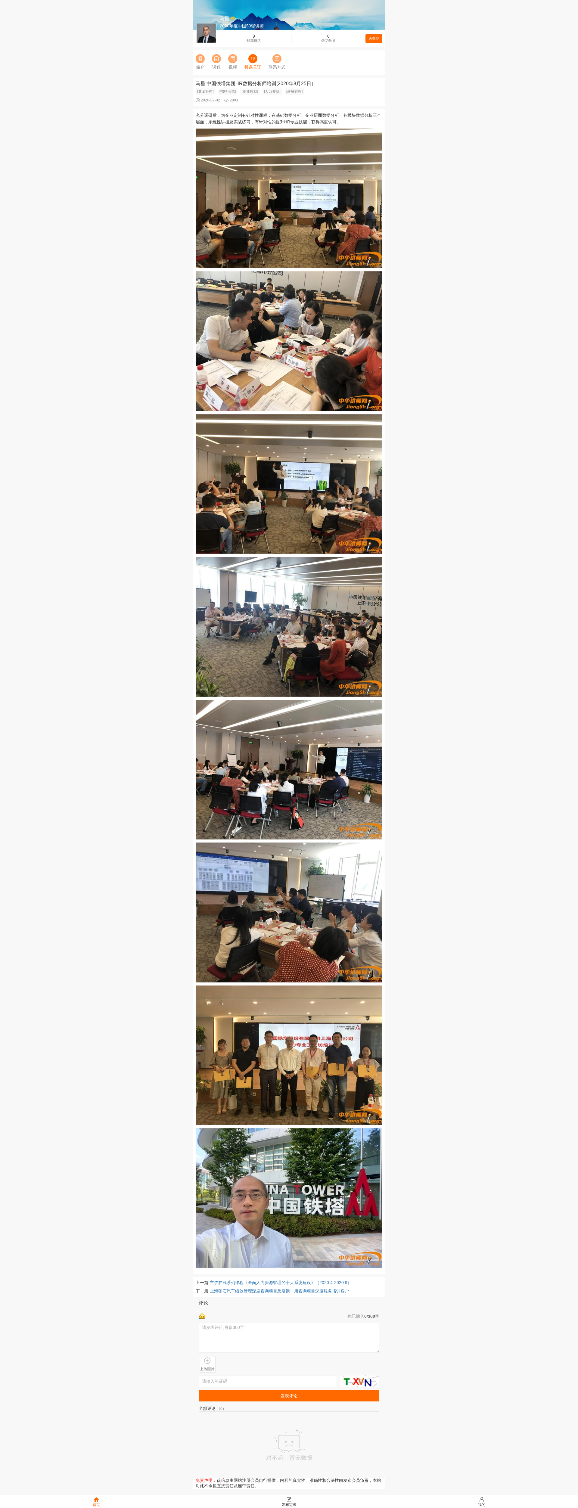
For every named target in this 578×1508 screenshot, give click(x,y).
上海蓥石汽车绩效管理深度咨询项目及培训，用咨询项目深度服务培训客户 (279, 1291)
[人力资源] (272, 91)
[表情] (202, 1315)
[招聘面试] (227, 91)
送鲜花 (373, 38)
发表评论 (289, 1395)
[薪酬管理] (294, 91)
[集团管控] (205, 91)
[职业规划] (250, 91)
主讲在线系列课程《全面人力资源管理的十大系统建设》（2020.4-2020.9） (281, 1282)
